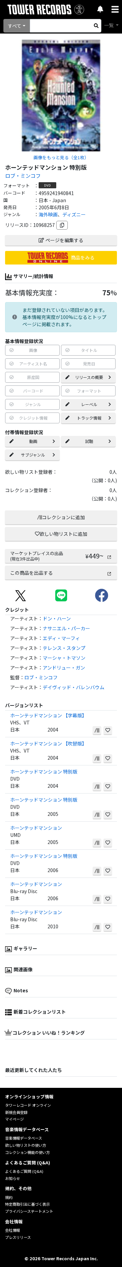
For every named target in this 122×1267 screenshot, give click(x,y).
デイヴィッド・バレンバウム (73, 687)
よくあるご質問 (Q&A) (24, 1171)
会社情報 (12, 1230)
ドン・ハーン (57, 618)
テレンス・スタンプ (64, 648)
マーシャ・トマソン (64, 657)
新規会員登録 (16, 1112)
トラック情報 (89, 418)
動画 (33, 441)
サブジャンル (33, 455)
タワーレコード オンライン (28, 1105)
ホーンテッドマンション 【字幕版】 (48, 715)
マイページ (14, 1119)
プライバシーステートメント (29, 1211)
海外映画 (48, 214)
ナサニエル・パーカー (66, 628)
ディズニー (74, 214)
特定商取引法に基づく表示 (27, 1204)
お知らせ (12, 1178)
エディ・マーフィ (61, 638)
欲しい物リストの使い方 (25, 1145)
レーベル (89, 404)
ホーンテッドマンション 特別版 (43, 771)
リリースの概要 (89, 377)
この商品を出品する (31, 572)
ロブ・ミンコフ (23, 175)
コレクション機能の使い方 (27, 1152)
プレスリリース (18, 1237)
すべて (14, 25)
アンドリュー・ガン (64, 667)
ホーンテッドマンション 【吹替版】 (48, 743)
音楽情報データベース (23, 1138)
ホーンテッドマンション (36, 827)
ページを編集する (64, 240)
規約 (9, 1197)
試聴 (89, 441)
